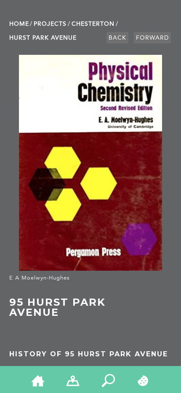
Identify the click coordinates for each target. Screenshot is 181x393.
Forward (152, 37)
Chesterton (93, 23)
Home (19, 23)
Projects (50, 23)
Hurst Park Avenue (43, 37)
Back (117, 37)
